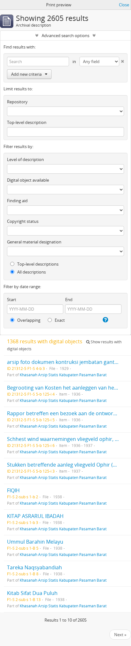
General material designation (34, 242)
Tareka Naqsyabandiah (34, 567)
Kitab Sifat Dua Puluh (32, 593)
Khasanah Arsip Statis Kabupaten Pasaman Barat (63, 374)
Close (124, 5)
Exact (59, 320)
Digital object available (28, 180)
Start (11, 299)
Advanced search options (65, 35)
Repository (17, 102)
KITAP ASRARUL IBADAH (35, 516)
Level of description (25, 159)
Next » (120, 634)
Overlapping (28, 320)
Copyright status (22, 221)
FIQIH (13, 490)
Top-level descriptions (37, 264)
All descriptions (31, 272)
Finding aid (17, 200)
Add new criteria (26, 74)
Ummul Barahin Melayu (35, 541)
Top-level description (26, 122)
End (68, 299)
